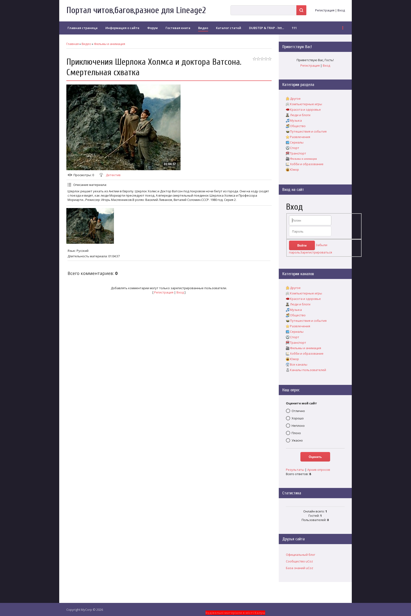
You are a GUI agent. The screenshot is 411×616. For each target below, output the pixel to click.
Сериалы (296, 142)
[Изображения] (90, 226)
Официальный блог (300, 554)
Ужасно (297, 440)
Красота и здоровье (305, 109)
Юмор (294, 169)
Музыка (296, 120)
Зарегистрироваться (316, 252)
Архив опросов (318, 469)
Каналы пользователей (308, 370)
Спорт (294, 148)
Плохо (296, 433)
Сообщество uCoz (299, 561)
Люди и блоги (300, 115)
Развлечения (300, 137)
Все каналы (298, 364)
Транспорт (298, 153)
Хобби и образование (306, 164)
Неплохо (298, 425)
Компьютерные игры (306, 104)
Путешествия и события (308, 131)
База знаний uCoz (299, 568)
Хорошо (298, 418)
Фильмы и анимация (109, 44)
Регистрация (324, 10)
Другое (295, 98)
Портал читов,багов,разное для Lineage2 (136, 10)
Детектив (113, 175)
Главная (72, 44)
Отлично (298, 411)
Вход (341, 10)
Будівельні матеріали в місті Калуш (235, 613)
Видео (86, 44)
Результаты (295, 469)
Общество (298, 126)
